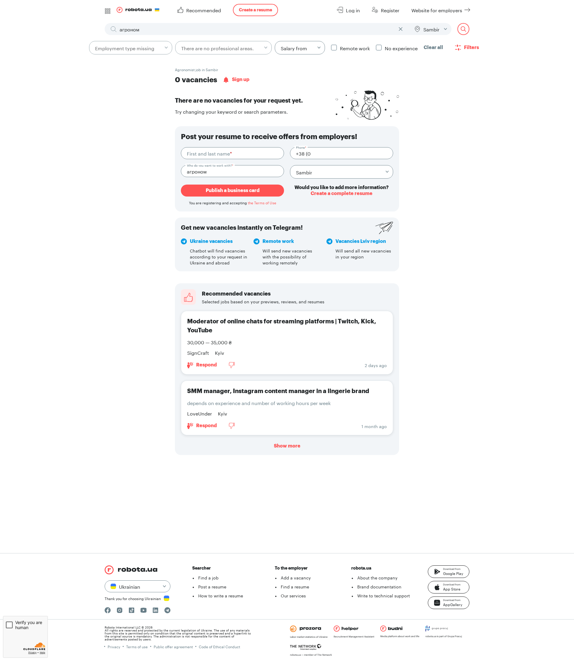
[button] (448, 571)
